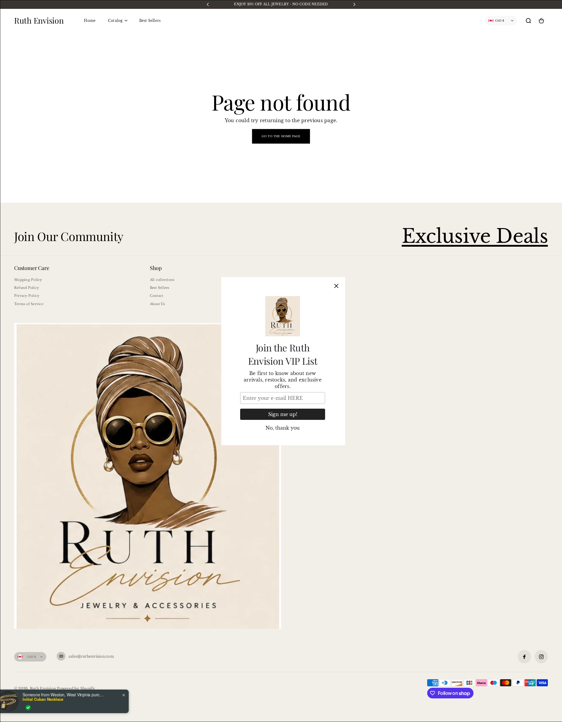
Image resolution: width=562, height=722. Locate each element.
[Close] (336, 286)
